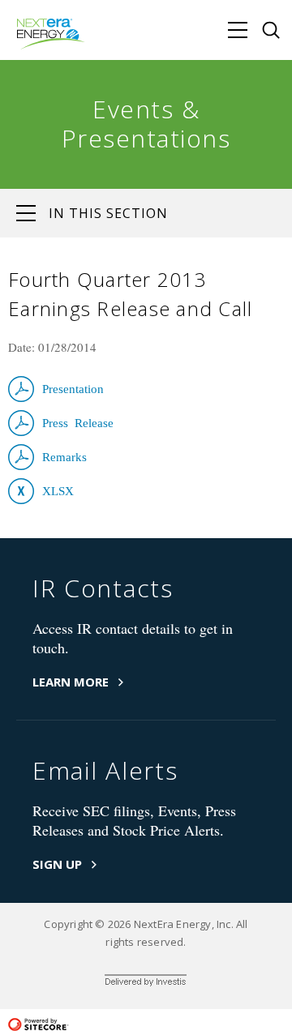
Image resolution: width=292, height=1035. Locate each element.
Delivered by (146, 983)
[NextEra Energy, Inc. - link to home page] (52, 34)
